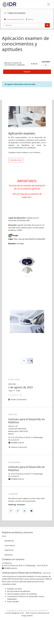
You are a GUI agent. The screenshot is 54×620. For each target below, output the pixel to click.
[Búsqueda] (47, 25)
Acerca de (47, 573)
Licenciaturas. (10, 545)
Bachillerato (9, 540)
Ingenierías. (9, 550)
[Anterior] (12, 325)
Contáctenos (7, 563)
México (31, 19)
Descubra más (15, 160)
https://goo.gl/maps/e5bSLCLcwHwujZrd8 (29, 239)
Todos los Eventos (16, 13)
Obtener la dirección (19, 447)
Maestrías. (9, 555)
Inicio (4, 536)
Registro (27, 71)
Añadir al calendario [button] (19, 399)
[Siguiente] (41, 325)
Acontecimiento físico (15, 19)
